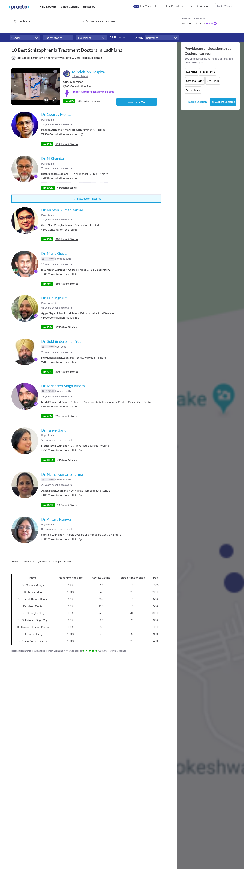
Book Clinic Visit (137, 102)
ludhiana (191, 71)
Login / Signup (224, 6)
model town (207, 71)
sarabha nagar (195, 80)
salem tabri (193, 90)
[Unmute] (46, 100)
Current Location (225, 101)
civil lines (213, 80)
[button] (25, 37)
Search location (197, 101)
